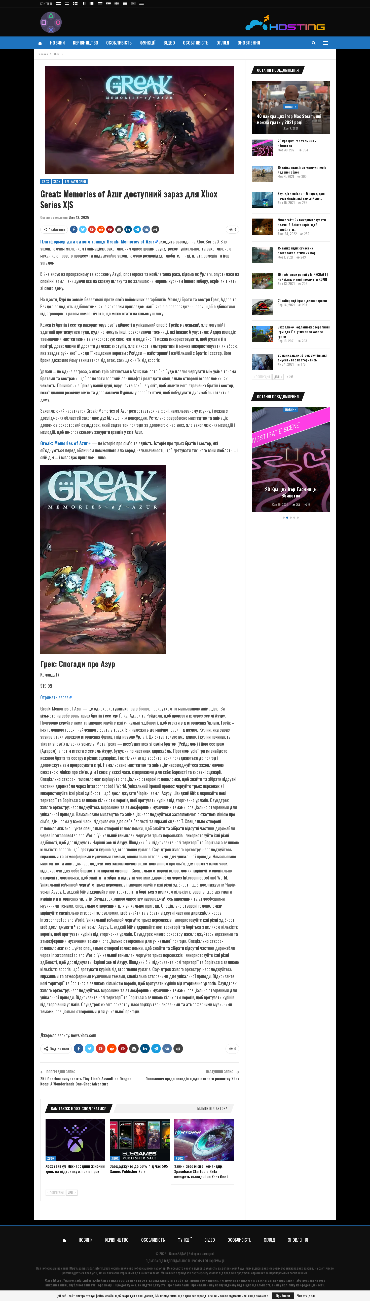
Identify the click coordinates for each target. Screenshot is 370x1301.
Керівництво (85, 42)
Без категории (75, 181)
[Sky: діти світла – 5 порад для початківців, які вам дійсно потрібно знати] (262, 200)
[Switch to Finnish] (75, 2)
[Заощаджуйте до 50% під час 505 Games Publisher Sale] (139, 1140)
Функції (147, 42)
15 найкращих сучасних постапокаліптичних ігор (297, 250)
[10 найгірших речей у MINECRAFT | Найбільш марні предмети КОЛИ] (262, 281)
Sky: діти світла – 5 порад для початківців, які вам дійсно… (301, 196)
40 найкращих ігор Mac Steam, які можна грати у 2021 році (289, 119)
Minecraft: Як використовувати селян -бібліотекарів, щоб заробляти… (302, 224)
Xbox (45, 181)
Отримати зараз (54, 697)
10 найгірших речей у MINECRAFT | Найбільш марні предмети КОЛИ (303, 277)
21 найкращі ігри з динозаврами (302, 300)
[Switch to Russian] (58, 2)
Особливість (119, 42)
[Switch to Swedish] (117, 2)
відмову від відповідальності (247, 1284)
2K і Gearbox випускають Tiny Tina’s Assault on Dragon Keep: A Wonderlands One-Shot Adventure (85, 1081)
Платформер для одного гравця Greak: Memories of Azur (97, 241)
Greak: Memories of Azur (64, 443)
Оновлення (249, 42)
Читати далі (306, 1295)
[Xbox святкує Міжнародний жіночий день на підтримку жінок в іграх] (75, 1140)
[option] (291, 460)
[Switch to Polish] (100, 2)
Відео (169, 42)
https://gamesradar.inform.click (89, 1268)
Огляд (223, 42)
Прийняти (283, 1295)
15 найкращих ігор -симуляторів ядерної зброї (302, 169)
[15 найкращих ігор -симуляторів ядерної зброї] (262, 174)
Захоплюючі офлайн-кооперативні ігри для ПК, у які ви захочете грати (304, 331)
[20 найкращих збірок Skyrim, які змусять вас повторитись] (262, 362)
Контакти (46, 4)
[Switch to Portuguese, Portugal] (133, 2)
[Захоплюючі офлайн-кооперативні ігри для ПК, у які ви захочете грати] (262, 334)
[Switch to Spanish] (108, 2)
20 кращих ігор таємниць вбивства (297, 143)
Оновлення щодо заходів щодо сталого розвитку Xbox (192, 1078)
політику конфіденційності (303, 1284)
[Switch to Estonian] (67, 2)
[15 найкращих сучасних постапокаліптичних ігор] (262, 255)
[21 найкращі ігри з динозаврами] (262, 307)
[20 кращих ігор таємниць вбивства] (262, 148)
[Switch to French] (83, 2)
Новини (57, 42)
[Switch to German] (141, 2)
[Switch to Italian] (92, 2)
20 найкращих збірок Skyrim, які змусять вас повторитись (302, 357)
